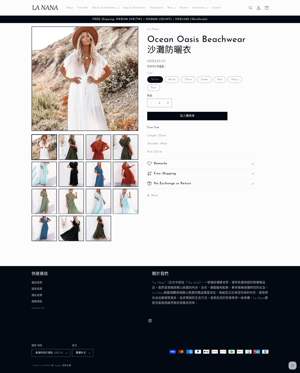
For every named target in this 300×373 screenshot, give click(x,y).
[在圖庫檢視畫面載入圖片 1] (44, 147)
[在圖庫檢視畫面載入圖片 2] (71, 147)
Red (220, 79)
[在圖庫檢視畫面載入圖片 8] (125, 174)
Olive (188, 79)
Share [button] (154, 195)
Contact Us (38, 308)
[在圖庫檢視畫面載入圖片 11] (98, 201)
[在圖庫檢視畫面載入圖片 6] (71, 174)
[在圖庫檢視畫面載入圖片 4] (125, 147)
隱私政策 (37, 295)
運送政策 (37, 282)
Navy (234, 79)
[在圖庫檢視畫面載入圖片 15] (98, 228)
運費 (161, 66)
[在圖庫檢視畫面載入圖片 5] (44, 174)
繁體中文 (81, 353)
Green (204, 79)
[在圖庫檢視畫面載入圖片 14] (71, 228)
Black (172, 79)
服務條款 (37, 301)
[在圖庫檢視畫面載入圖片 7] (98, 174)
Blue (153, 87)
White (155, 79)
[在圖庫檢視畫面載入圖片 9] (44, 201)
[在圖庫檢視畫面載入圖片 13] (44, 228)
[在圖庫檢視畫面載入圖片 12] (125, 201)
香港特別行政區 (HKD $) (49, 353)
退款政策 (37, 289)
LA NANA (45, 366)
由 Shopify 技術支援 (61, 366)
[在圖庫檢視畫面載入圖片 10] (71, 201)
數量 (149, 95)
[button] (105, 8)
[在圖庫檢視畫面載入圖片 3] (98, 147)
